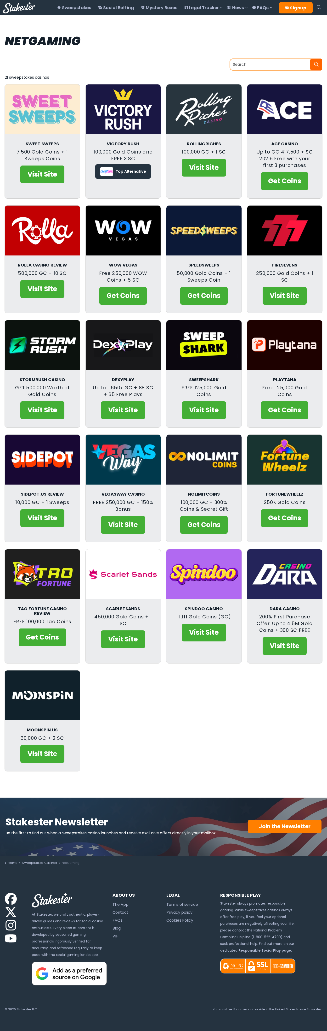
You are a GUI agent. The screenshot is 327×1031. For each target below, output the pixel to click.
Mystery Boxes (161, 8)
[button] (316, 65)
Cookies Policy (179, 920)
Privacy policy (179, 912)
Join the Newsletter (284, 826)
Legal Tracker (204, 8)
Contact (120, 912)
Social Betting (118, 8)
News (238, 8)
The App (121, 904)
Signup (298, 8)
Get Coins (284, 181)
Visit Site (42, 174)
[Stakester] (19, 7)
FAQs (263, 8)
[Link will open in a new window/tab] (11, 899)
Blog (117, 928)
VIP (115, 936)
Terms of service (182, 904)
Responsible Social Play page (264, 950)
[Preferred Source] (69, 973)
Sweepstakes (76, 8)
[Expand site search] (318, 8)
